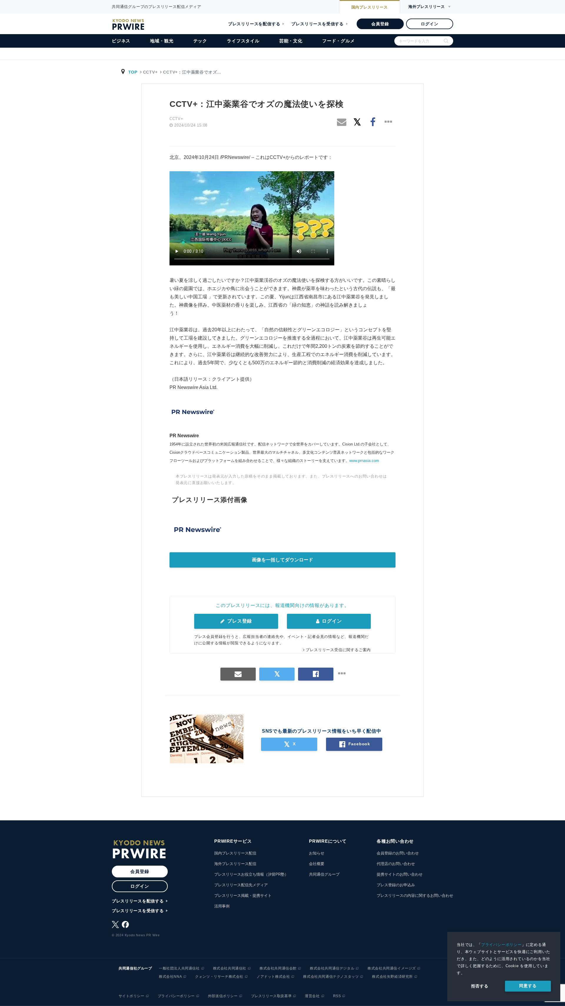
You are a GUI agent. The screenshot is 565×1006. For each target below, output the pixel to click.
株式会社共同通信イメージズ (392, 968)
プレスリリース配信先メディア (241, 885)
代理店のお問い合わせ (396, 864)
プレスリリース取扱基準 (271, 996)
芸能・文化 (291, 40)
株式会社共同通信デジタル (332, 968)
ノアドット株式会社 (273, 977)
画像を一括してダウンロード (282, 559)
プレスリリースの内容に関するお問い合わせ (415, 895)
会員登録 (380, 23)
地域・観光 (161, 40)
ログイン (429, 23)
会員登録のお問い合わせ (398, 853)
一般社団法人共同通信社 (179, 968)
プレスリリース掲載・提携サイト (243, 895)
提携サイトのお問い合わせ (400, 874)
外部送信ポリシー (223, 996)
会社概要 (316, 864)
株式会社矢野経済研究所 (392, 977)
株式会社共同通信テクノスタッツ (331, 977)
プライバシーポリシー (501, 944)
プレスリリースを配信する (254, 23)
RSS (337, 996)
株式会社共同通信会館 (278, 968)
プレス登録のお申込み (396, 885)
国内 (369, 7)
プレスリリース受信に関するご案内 (338, 650)
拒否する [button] (479, 986)
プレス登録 (239, 620)
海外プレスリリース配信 (235, 864)
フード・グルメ (338, 40)
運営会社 (312, 996)
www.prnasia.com (364, 460)
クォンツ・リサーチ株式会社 (219, 977)
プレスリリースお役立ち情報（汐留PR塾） (251, 874)
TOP (132, 72)
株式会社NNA (170, 977)
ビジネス (121, 40)
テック (200, 40)
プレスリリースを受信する (317, 23)
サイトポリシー (131, 996)
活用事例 (222, 906)
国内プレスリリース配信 (235, 853)
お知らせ (316, 853)
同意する (527, 985)
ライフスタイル (243, 40)
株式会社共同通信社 (229, 968)
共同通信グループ (324, 874)
